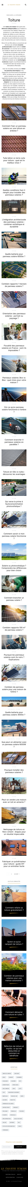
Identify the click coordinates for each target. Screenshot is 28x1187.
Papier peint (6, 1107)
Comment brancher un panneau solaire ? (14, 599)
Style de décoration (9, 1126)
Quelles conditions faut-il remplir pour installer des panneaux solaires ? (14, 192)
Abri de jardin (7, 1073)
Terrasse (5, 1130)
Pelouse (5, 1111)
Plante (5, 1114)
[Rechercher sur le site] (25, 4)
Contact (19, 1174)
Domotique (6, 1084)
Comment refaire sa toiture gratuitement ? (14, 909)
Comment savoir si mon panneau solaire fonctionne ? (14, 536)
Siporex (12, 1122)
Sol (19, 1122)
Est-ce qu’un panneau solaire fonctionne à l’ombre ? (14, 409)
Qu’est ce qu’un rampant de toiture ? (14, 943)
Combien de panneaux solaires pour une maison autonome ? (14, 978)
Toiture (14, 122)
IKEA (14, 1088)
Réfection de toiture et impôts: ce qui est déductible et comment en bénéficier (14, 1051)
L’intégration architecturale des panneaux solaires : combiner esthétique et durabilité (14, 223)
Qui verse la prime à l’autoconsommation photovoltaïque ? (14, 503)
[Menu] (3, 4)
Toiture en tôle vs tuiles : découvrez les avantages (14, 473)
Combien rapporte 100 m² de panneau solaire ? (14, 628)
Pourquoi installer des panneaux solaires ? (14, 771)
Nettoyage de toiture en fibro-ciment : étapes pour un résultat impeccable (14, 831)
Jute (20, 1088)
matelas (5, 1096)
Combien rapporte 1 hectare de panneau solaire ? (14, 285)
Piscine (22, 1111)
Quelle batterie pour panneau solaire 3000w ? (14, 713)
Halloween (6, 1088)
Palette (12, 1099)
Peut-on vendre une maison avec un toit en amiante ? (14, 801)
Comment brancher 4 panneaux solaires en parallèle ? (14, 442)
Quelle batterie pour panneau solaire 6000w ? (14, 255)
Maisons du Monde (13, 1092)
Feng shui (15, 1084)
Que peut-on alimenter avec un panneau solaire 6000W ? (14, 744)
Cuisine (13, 1081)
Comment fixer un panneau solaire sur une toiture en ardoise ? (14, 128)
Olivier (5, 1099)
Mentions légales (10, 1174)
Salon (4, 1122)
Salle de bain (18, 1118)
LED (4, 1092)
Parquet (15, 1107)
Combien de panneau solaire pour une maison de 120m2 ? (14, 689)
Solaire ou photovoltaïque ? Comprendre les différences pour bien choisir (14, 568)
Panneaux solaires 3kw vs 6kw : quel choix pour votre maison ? (14, 380)
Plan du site (20, 1177)
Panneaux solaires (8, 1103)
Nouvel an (14, 1096)
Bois (4, 1077)
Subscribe (19, 1146)
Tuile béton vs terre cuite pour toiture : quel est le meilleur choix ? (14, 160)
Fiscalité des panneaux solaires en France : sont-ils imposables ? (14, 348)
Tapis (19, 1126)
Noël (22, 1096)
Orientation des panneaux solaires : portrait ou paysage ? (14, 315)
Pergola (13, 1111)
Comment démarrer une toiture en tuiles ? (14, 1013)
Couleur (5, 1081)
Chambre (19, 1077)
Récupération (7, 1118)
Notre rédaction (10, 1177)
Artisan (17, 1073)
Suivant (16, 874)
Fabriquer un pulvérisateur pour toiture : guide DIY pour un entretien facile (14, 863)
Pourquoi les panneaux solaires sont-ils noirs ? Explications (14, 657)
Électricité (11, 709)
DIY (20, 1081)
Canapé (11, 1077)
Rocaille (12, 1114)
